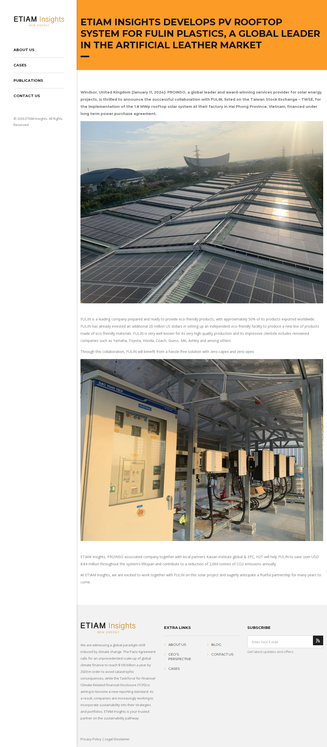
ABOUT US (24, 50)
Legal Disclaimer (117, 739)
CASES (20, 65)
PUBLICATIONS (28, 80)
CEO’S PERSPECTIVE (179, 656)
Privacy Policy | (92, 739)
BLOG (216, 644)
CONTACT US (27, 96)
